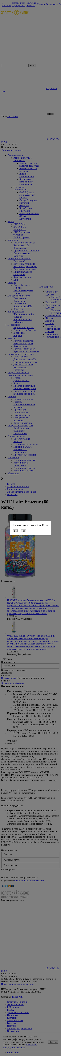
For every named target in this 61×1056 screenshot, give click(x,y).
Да (15, 531)
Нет (23, 531)
